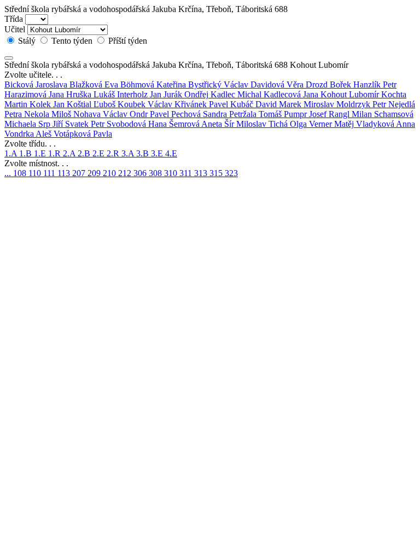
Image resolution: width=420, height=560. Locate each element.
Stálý (27, 40)
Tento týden (72, 40)
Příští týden (126, 40)
